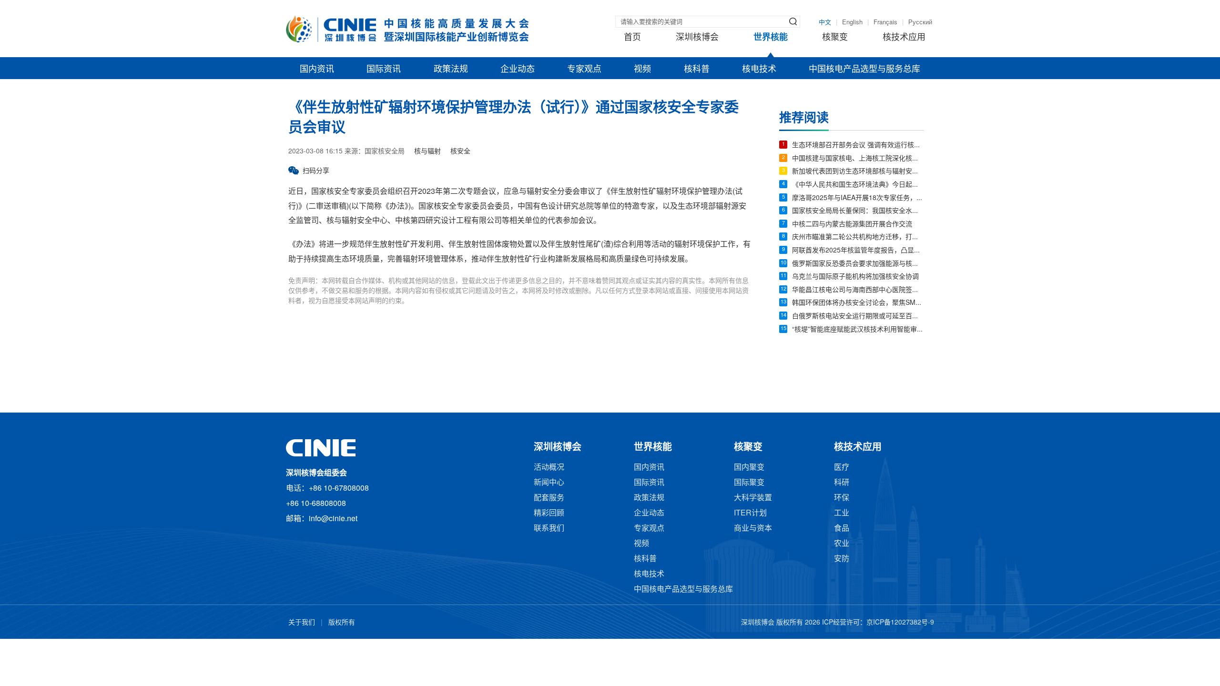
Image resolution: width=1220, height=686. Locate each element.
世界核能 (770, 37)
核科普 (697, 69)
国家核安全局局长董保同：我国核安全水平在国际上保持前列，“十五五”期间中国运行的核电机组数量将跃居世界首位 (858, 211)
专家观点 (584, 69)
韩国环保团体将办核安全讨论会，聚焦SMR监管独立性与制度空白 (858, 303)
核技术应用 (904, 37)
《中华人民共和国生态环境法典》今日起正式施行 (858, 185)
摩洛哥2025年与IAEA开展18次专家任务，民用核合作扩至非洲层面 (858, 198)
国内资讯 (317, 69)
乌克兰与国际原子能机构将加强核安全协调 (855, 277)
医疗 (841, 468)
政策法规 (451, 69)
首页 (632, 37)
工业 (841, 513)
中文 (825, 22)
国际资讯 (383, 69)
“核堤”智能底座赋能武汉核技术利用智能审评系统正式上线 (858, 329)
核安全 (460, 151)
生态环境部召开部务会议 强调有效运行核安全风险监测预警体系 (858, 145)
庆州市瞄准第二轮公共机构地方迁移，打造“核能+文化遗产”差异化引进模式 (858, 237)
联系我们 (549, 529)
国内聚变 (749, 468)
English (852, 22)
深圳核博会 (697, 37)
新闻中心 (549, 483)
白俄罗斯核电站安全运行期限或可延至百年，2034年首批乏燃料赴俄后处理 (858, 316)
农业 (841, 544)
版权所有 (341, 622)
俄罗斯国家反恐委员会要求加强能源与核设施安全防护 (858, 264)
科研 (841, 483)
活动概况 (549, 468)
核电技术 (759, 69)
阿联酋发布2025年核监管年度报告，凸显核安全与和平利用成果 (858, 250)
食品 (841, 529)
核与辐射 (427, 151)
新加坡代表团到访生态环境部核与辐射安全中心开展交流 (858, 171)
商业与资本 (753, 529)
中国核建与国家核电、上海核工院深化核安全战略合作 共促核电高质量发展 (858, 158)
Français (885, 22)
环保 (841, 498)
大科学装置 (753, 498)
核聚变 (835, 37)
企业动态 (517, 69)
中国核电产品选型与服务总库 (864, 69)
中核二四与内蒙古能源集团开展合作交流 (852, 224)
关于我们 (301, 622)
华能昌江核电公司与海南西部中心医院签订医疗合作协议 (858, 290)
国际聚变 (749, 483)
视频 (642, 69)
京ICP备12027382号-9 (900, 622)
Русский (920, 22)
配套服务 (549, 498)
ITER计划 (750, 513)
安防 (841, 559)
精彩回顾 (549, 513)
